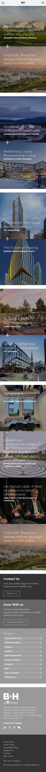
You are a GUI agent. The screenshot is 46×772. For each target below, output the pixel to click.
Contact (7, 753)
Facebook (9, 727)
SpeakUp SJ (8, 750)
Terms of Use (9, 745)
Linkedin (5, 727)
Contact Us (10, 593)
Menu (3, 3)
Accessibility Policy (11, 747)
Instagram (14, 727)
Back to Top (8, 756)
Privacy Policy (9, 742)
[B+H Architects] (23, 3)
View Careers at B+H (14, 622)
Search (43, 3)
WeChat (19, 727)
